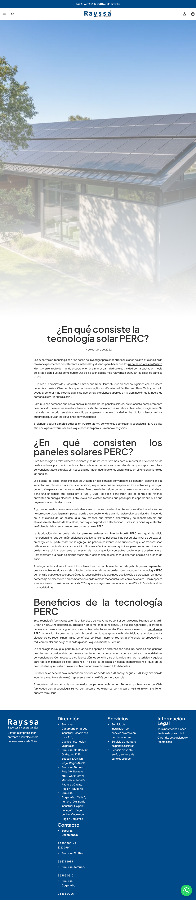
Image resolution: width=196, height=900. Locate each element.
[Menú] (4, 14)
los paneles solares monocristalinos (140, 489)
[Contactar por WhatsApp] (186, 890)
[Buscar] (12, 14)
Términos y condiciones (172, 729)
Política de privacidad (171, 733)
